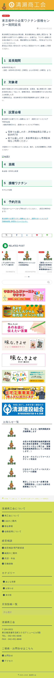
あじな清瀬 (10, 582)
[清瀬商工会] (27, 9)
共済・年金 (9, 558)
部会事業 (8, 526)
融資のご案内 (10, 553)
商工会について (11, 515)
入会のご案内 (10, 521)
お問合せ (8, 655)
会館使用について (12, 531)
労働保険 (8, 564)
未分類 (9, 595)
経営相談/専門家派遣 (14, 548)
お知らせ (6, 15)
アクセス (8, 661)
